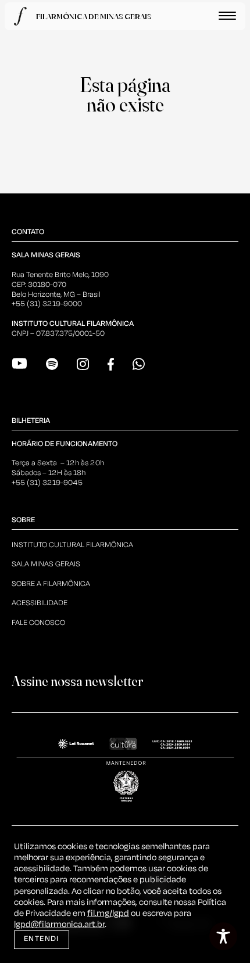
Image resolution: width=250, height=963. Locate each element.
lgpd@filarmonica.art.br (59, 924)
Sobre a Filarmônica (51, 584)
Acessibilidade (39, 603)
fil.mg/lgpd (108, 913)
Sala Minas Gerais (46, 564)
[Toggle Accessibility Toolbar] (223, 936)
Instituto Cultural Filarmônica (72, 545)
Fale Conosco (38, 623)
